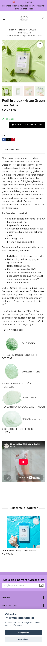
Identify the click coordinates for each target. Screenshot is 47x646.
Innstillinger (23, 639)
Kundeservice (9, 605)
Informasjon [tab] (12, 150)
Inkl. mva (28, 2)
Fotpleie (21, 30)
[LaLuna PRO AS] (24, 19)
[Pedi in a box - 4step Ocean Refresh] (23, 532)
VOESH (32, 30)
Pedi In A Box (24, 33)
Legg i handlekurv (28, 125)
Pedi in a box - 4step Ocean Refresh (19, 550)
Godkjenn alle (23, 632)
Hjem (11, 30)
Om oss (6, 597)
